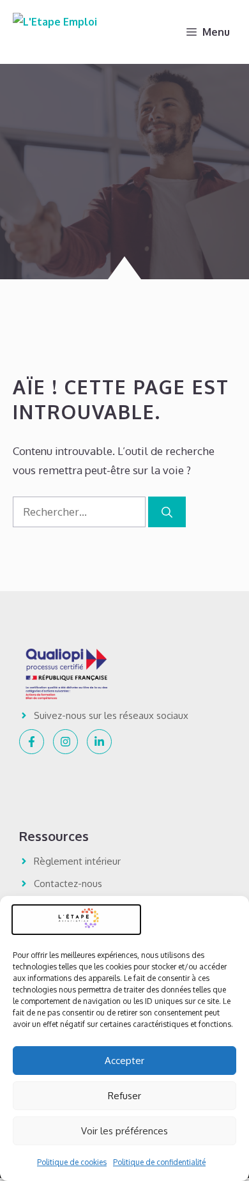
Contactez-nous (68, 883)
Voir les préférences (124, 1131)
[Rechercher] (167, 512)
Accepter (124, 1060)
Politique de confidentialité (159, 1162)
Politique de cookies (72, 1162)
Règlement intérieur (77, 861)
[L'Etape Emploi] (55, 32)
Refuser (124, 1096)
